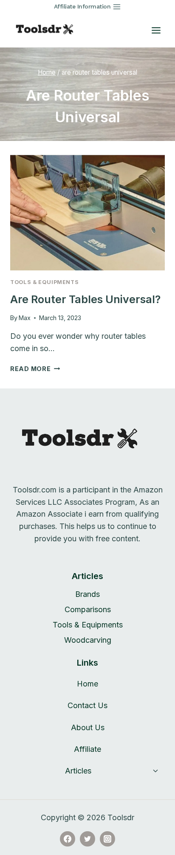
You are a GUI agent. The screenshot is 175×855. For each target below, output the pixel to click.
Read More (35, 368)
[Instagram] (107, 839)
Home (87, 683)
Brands (87, 594)
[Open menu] (156, 30)
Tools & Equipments (44, 282)
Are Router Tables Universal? (85, 299)
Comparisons (88, 609)
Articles (78, 770)
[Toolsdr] (48, 30)
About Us (87, 727)
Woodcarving (87, 640)
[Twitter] (87, 839)
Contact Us (87, 705)
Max (25, 317)
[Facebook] (67, 839)
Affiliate (87, 749)
